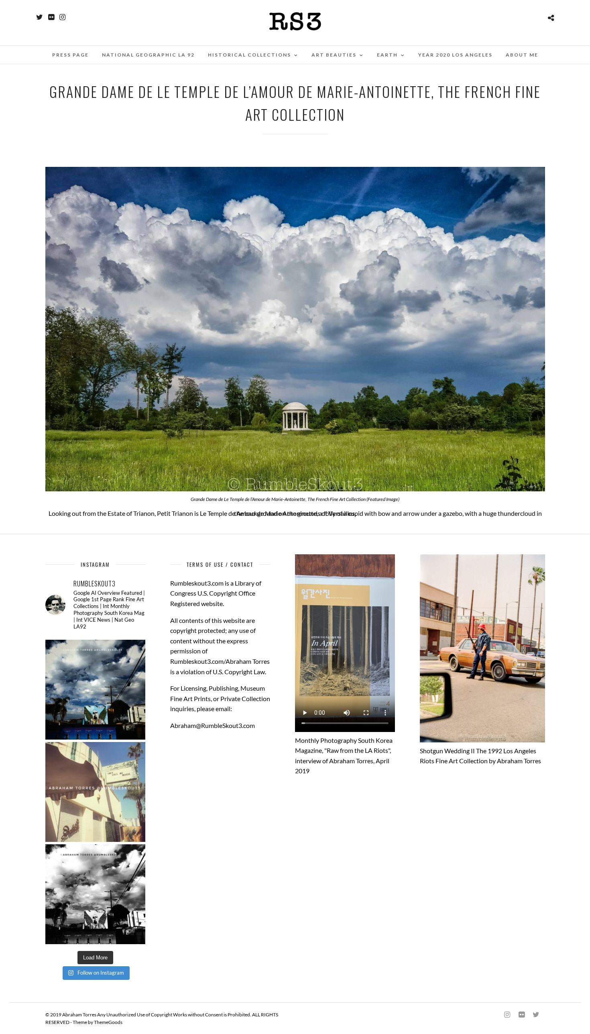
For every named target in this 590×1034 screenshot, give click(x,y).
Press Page (70, 55)
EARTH (387, 55)
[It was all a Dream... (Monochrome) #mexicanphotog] (95, 894)
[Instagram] (62, 17)
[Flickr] (51, 17)
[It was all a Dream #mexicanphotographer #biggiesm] (95, 690)
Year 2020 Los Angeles (455, 55)
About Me (522, 55)
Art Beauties (333, 55)
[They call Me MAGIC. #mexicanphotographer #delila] (95, 792)
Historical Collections (249, 55)
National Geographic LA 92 (148, 55)
